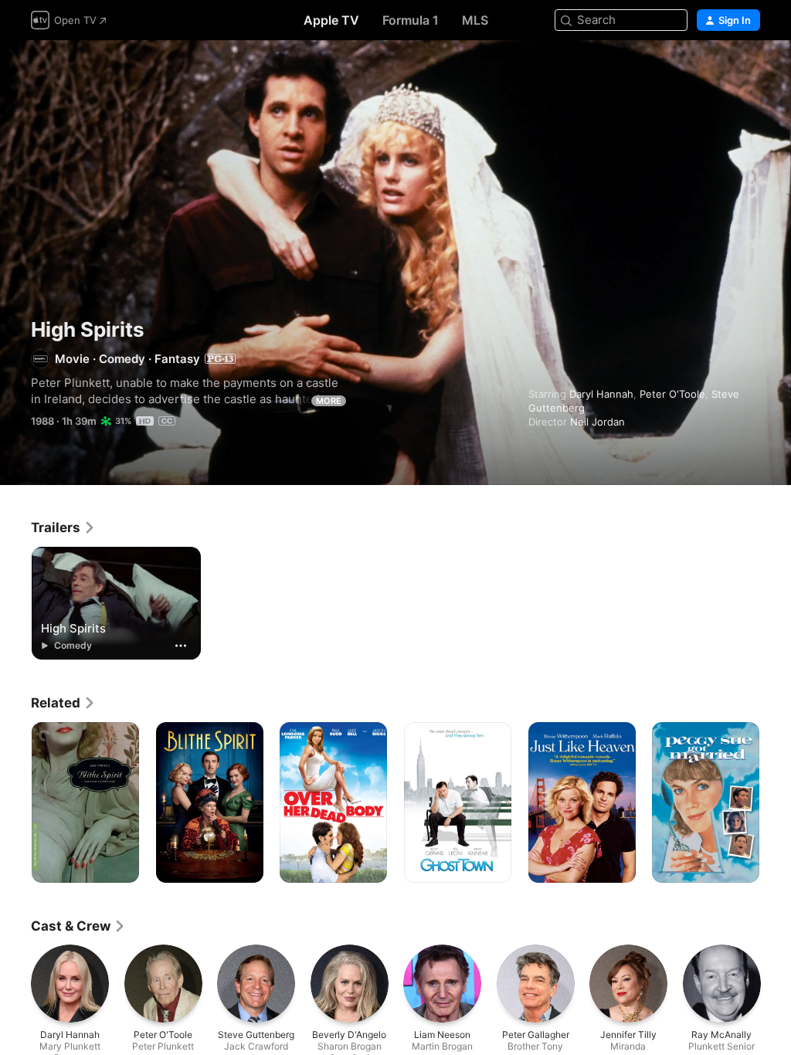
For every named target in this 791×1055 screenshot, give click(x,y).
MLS (475, 20)
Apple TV (331, 20)
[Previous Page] (15, 802)
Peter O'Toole (672, 394)
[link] (63, 527)
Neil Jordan (597, 422)
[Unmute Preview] (749, 71)
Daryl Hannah (601, 394)
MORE (328, 400)
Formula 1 (410, 20)
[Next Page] (775, 802)
